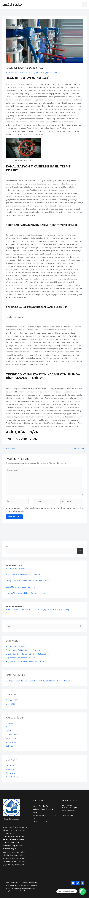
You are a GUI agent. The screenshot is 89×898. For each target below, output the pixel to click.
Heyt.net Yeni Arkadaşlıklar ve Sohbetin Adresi (25, 593)
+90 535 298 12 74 (40, 822)
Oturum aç (10, 765)
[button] (82, 891)
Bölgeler (23, 73)
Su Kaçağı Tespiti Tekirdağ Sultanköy (53, 610)
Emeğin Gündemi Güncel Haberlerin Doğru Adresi (27, 581)
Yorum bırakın (12, 73)
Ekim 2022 (10, 704)
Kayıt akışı (10, 769)
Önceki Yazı (9, 449)
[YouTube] (82, 883)
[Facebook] (73, 883)
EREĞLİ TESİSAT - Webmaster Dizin (21, 610)
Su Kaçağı (42, 73)
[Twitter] (77, 883)
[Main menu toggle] (84, 4)
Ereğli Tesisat (13, 4)
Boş (7, 727)
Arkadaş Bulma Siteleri (15, 568)
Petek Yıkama (11, 742)
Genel (8, 731)
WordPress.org (12, 777)
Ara (7, 546)
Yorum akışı (11, 773)
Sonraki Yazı (80, 449)
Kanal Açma (33, 73)
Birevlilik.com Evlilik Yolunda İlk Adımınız (23, 575)
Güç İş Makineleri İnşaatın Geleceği (20, 587)
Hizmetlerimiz (12, 735)
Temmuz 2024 (12, 700)
